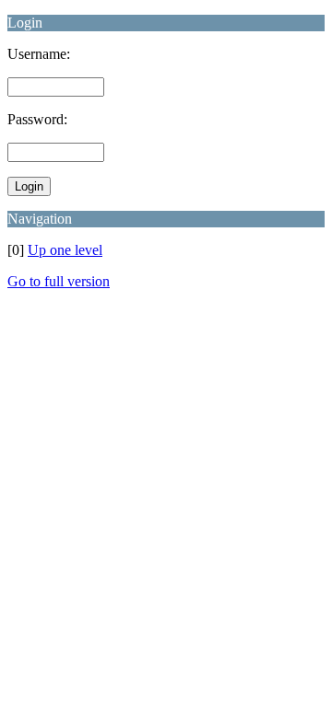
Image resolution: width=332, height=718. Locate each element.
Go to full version (58, 281)
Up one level (65, 250)
